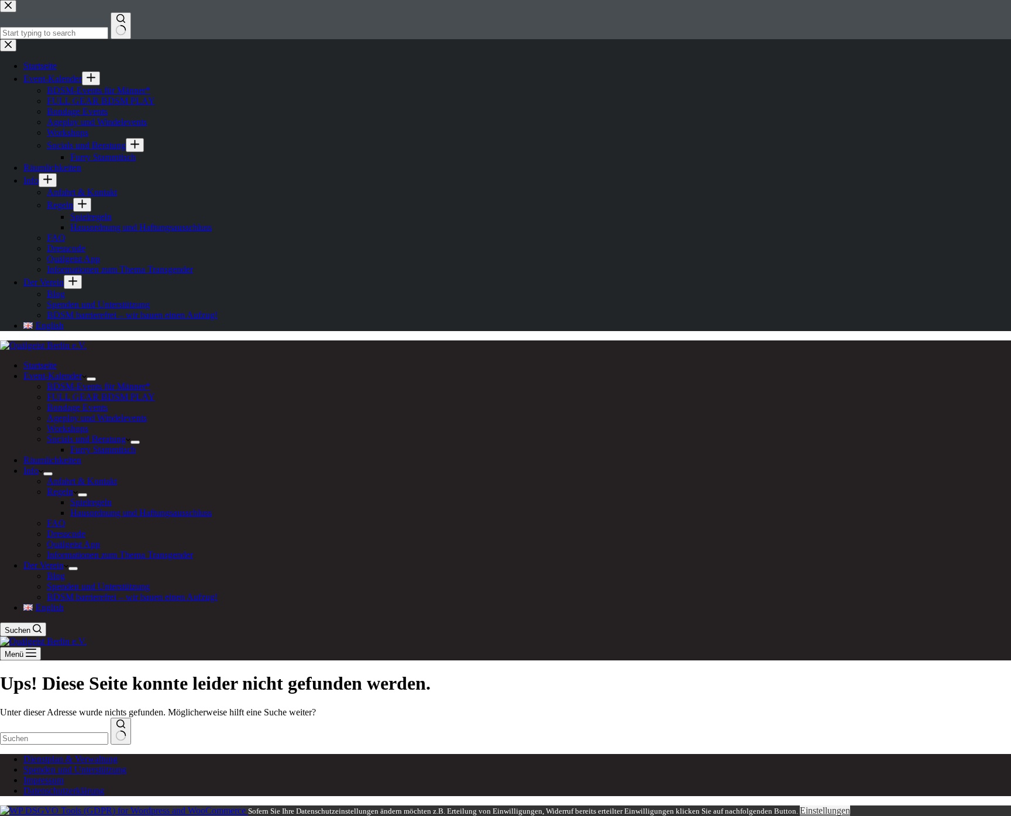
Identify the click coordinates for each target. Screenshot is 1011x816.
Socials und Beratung (86, 439)
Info (31, 471)
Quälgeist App (73, 544)
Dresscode (66, 534)
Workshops (67, 428)
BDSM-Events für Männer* (98, 386)
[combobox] (54, 738)
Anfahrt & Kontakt (82, 481)
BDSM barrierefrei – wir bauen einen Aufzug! (132, 597)
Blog (56, 576)
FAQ (56, 523)
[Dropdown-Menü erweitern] (91, 379)
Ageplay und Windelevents (97, 418)
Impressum (43, 780)
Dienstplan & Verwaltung (70, 759)
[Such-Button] (121, 731)
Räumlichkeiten (52, 460)
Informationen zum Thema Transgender (120, 555)
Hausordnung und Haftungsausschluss (141, 513)
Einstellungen (825, 810)
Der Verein (43, 565)
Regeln (60, 492)
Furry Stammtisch (103, 450)
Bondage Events (77, 407)
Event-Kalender (52, 376)
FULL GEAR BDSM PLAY (101, 397)
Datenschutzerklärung (63, 791)
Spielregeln (91, 502)
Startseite (40, 365)
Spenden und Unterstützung (98, 586)
